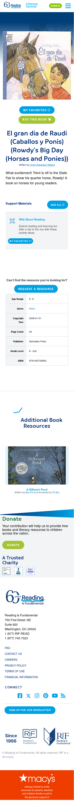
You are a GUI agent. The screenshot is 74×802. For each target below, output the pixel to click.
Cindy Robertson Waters (42, 164)
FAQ (7, 648)
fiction (32, 308)
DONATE (55, 5)
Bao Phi (29, 492)
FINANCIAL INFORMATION (21, 677)
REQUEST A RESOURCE (36, 289)
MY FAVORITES (35, 110)
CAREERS (11, 659)
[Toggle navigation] (68, 6)
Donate (13, 545)
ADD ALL (56, 204)
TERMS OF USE (16, 671)
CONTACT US (14, 654)
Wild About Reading (32, 219)
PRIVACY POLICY (15, 665)
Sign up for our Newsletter (30, 710)
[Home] (14, 4)
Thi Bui (55, 492)
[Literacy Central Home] (32, 4)
